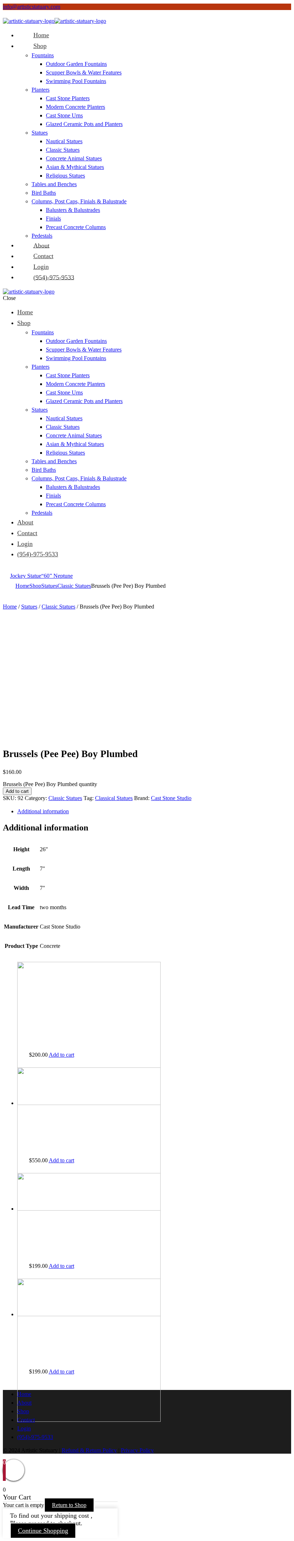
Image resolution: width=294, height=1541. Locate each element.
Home (22, 586)
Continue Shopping (43, 1530)
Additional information (43, 811)
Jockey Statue (25, 576)
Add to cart (17, 791)
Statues (49, 586)
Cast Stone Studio (171, 798)
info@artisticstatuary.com (31, 7)
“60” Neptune (57, 576)
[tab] (154, 811)
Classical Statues (114, 798)
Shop (35, 586)
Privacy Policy (137, 1450)
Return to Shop (69, 1505)
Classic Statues (74, 586)
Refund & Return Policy (89, 1450)
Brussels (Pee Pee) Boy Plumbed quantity (50, 784)
